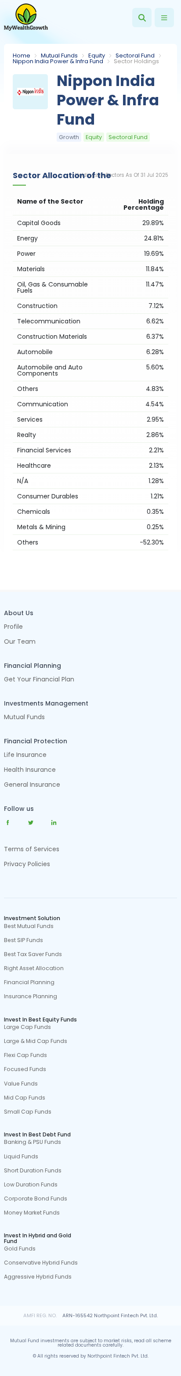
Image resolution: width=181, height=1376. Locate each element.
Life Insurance (25, 755)
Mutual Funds (59, 55)
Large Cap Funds (27, 1027)
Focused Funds (25, 1069)
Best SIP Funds (23, 940)
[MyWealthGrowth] (26, 17)
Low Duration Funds (31, 1184)
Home (21, 55)
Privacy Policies (27, 864)
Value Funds (21, 1083)
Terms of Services (31, 849)
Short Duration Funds (33, 1170)
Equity (96, 55)
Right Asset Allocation (34, 968)
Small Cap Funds (27, 1111)
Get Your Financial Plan (39, 680)
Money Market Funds (32, 1212)
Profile (13, 627)
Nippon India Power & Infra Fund (58, 61)
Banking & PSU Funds (32, 1142)
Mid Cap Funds (24, 1097)
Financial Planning (29, 982)
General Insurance (32, 785)
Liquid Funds (21, 1156)
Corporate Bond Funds (35, 1198)
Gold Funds (20, 1248)
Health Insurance (30, 770)
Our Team (20, 642)
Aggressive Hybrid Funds (38, 1276)
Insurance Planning (30, 996)
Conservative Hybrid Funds (41, 1262)
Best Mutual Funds (29, 926)
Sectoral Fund (135, 55)
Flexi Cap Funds (25, 1055)
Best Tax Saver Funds (33, 954)
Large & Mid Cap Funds (35, 1041)
